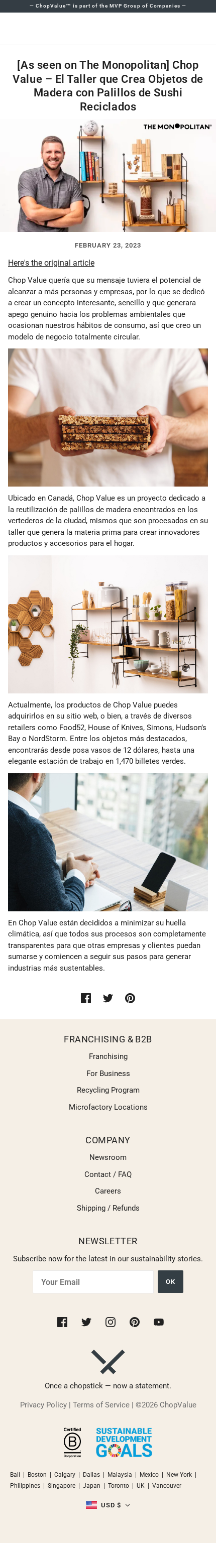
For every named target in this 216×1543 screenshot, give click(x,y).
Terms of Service (101, 1404)
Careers (108, 1191)
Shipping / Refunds (108, 1208)
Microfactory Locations (108, 1107)
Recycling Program (108, 1090)
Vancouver (166, 1485)
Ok (170, 1281)
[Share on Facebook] (86, 998)
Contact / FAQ (108, 1174)
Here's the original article (51, 263)
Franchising (108, 1056)
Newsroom (108, 1157)
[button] (108, 1505)
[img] (63, 1321)
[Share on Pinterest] (130, 998)
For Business (108, 1073)
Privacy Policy (43, 1404)
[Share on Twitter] (108, 998)
